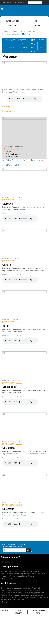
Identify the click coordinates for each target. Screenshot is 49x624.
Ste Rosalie (9, 386)
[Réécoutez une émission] (43, 10)
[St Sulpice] (24, 426)
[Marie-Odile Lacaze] (24, 131)
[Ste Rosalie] (24, 365)
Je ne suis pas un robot (14, 547)
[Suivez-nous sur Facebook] (34, 550)
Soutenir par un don (40, 585)
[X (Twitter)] (16, 106)
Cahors (6, 264)
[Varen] (24, 304)
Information (12, 21)
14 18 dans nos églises (11, 34)
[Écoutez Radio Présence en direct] (20, 10)
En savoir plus (7, 562)
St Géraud (8, 509)
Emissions (15, 32)
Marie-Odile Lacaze (12, 149)
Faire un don (19, 2)
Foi (36, 21)
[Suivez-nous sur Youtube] (42, 550)
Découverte (30, 32)
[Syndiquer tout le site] (46, 550)
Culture (12, 26)
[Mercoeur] (24, 182)
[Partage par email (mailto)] (22, 106)
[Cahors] (24, 243)
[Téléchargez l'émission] (48, 40)
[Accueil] (5, 10)
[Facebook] (19, 106)
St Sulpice (8, 448)
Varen (5, 325)
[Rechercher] (41, 2)
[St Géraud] (24, 487)
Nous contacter (12, 156)
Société (36, 26)
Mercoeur (8, 203)
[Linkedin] (13, 106)
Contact (4, 611)
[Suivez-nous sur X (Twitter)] (38, 550)
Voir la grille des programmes (17, 154)
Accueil (5, 32)
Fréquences (6, 2)
